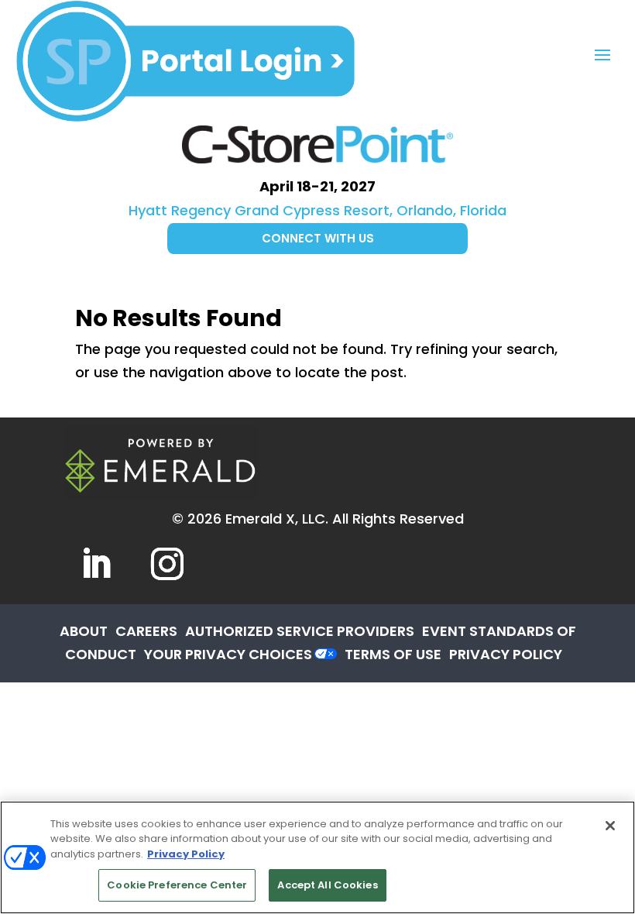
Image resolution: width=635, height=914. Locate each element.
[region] (317, 857)
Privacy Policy (186, 854)
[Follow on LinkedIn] (96, 563)
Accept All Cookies (327, 885)
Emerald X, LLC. (276, 518)
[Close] (610, 826)
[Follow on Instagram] (167, 563)
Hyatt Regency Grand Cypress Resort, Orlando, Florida (317, 210)
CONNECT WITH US (318, 238)
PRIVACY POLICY (505, 654)
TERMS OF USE (393, 654)
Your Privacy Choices (228, 654)
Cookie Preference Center (177, 885)
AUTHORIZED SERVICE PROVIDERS (299, 631)
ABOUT (84, 631)
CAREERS (146, 631)
